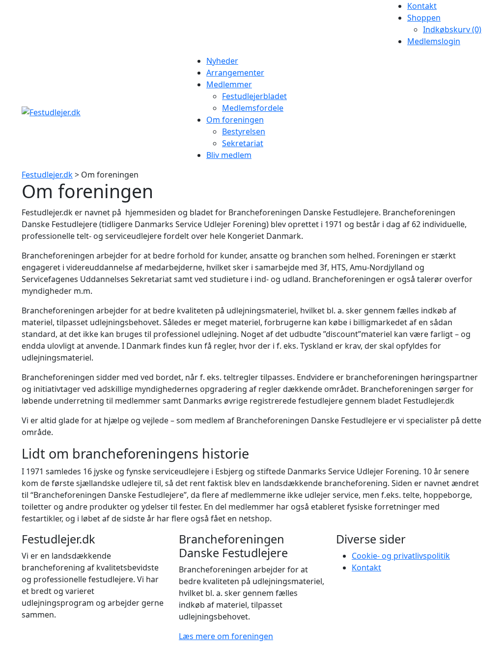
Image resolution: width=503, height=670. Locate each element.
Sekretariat (242, 143)
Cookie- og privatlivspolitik (401, 555)
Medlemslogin (433, 41)
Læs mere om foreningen (226, 636)
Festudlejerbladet (254, 96)
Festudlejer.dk (47, 174)
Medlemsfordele (252, 108)
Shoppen (424, 17)
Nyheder (222, 60)
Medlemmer (229, 84)
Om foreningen (235, 119)
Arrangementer (235, 72)
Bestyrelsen (243, 131)
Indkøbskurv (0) (452, 29)
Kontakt (422, 5)
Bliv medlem (229, 155)
